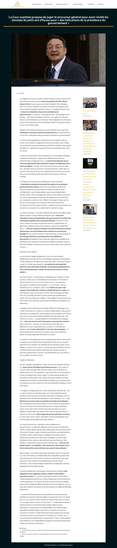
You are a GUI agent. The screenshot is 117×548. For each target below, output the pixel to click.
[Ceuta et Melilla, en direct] (90, 106)
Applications (36, 4)
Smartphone (77, 4)
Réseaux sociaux (62, 4)
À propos (91, 4)
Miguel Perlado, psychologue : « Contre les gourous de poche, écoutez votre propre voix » (90, 222)
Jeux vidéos (49, 4)
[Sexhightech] (17, 4)
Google (24, 528)
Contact (100, 4)
